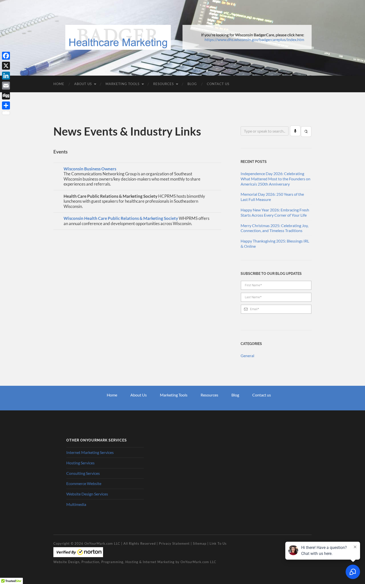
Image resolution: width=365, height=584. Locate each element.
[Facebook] (6, 56)
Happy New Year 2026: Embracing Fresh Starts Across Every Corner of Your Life (275, 212)
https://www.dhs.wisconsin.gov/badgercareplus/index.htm (254, 39)
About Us (83, 84)
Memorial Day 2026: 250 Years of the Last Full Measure (272, 197)
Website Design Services (87, 493)
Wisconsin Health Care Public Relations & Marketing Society (121, 218)
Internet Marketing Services (90, 452)
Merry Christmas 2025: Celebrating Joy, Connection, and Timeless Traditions (274, 228)
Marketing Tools (123, 84)
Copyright (61, 543)
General (247, 355)
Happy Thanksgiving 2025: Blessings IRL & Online (275, 243)
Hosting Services (80, 462)
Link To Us (218, 543)
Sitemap (199, 543)
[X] (6, 66)
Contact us (261, 394)
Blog (192, 84)
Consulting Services (83, 473)
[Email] (6, 86)
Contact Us (218, 84)
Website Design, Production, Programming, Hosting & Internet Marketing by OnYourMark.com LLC (134, 562)
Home (58, 84)
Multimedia (76, 504)
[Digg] (6, 95)
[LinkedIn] (6, 76)
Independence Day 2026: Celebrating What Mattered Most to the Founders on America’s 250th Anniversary (275, 178)
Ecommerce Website (83, 483)
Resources (163, 84)
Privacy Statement (174, 543)
